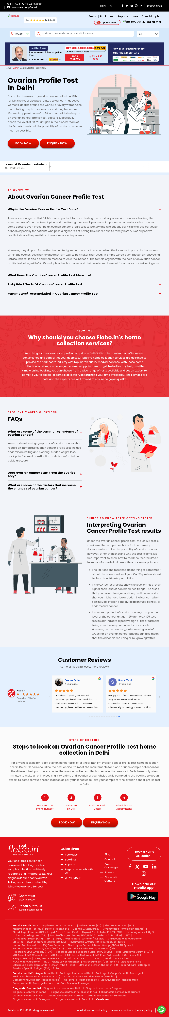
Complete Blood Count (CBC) (58, 925)
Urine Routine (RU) (90, 925)
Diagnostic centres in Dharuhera (120, 992)
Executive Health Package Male (119, 979)
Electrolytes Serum (79, 945)
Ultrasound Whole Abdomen (125, 938)
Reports (70, 864)
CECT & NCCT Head (99, 958)
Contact (109, 859)
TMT (49, 938)
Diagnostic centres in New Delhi (62, 988)
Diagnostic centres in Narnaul (66, 995)
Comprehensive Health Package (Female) (89, 976)
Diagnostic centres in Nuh (28, 995)
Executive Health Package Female (33, 983)
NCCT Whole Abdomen (26, 961)
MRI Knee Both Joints (107, 955)
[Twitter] (138, 866)
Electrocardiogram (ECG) (31, 935)
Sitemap (109, 872)
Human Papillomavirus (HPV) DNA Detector (38, 945)
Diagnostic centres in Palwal (73, 999)
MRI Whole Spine (37, 955)
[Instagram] (144, 873)
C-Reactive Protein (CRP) (28, 938)
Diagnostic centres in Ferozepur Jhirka (74, 992)
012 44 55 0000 (33, 4)
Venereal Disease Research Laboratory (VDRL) (84, 951)
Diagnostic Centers (111, 879)
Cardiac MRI (131, 955)
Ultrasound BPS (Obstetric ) (100, 961)
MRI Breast (57, 955)
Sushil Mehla (125, 680)
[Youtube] (145, 866)
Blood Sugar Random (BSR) (29, 932)
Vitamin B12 (62, 928)
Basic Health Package (57, 973)
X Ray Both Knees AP (46, 958)
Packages (71, 854)
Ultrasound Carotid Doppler (133, 965)
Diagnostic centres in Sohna (29, 992)
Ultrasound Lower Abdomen (95, 965)
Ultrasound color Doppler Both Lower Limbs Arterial (44, 965)
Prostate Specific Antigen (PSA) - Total (36, 968)
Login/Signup (154, 5)
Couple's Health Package (125, 973)
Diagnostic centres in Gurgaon (103, 988)
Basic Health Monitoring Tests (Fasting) (36, 976)
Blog (107, 854)
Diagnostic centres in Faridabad (107, 995)
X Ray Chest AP (22, 958)
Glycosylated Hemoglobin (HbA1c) (124, 928)
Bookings (70, 859)
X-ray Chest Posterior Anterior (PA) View (79, 938)
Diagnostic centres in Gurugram (32, 999)
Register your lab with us (79, 871)
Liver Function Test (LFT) (119, 925)
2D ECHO (18, 942)
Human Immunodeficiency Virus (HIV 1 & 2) (38, 948)
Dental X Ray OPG (73, 958)
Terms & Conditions (122, 1010)
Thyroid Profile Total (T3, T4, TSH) (102, 932)
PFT (128, 935)
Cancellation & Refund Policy (90, 1010)
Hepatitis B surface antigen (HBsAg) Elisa (92, 948)
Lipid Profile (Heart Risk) (64, 932)
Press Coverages (111, 866)
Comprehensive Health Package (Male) (36, 979)
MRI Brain (18, 955)
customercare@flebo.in (24, 7)
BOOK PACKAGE (75, 57)
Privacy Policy (144, 1010)
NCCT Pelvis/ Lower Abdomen (62, 961)
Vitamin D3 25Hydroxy (86, 928)
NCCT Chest (122, 958)
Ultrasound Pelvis (130, 961)
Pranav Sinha (73, 680)
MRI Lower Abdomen (79, 955)
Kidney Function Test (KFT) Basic (32, 928)
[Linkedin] (154, 866)
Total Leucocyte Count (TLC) (133, 951)
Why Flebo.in (73, 878)
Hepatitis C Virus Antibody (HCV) (32, 951)
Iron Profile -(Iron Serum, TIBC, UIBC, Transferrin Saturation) (86, 935)
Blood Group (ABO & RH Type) (112, 945)
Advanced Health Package (90, 973)
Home (8, 67)
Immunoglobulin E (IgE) (140, 932)
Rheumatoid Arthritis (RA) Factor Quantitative (97, 942)
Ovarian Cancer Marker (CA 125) (46, 942)
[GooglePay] (142, 896)
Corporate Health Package (80, 979)
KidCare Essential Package (73, 983)
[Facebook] (130, 866)
